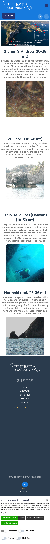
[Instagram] (46, 16)
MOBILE (25, 489)
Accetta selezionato (9, 517)
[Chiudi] (47, 500)
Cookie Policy (19, 408)
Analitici (11, 538)
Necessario (12, 531)
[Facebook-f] (40, 16)
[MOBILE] (25, 484)
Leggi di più (4, 513)
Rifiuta (22, 517)
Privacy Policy (30, 408)
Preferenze (29, 531)
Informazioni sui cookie (35, 517)
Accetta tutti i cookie (10, 523)
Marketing (26, 538)
